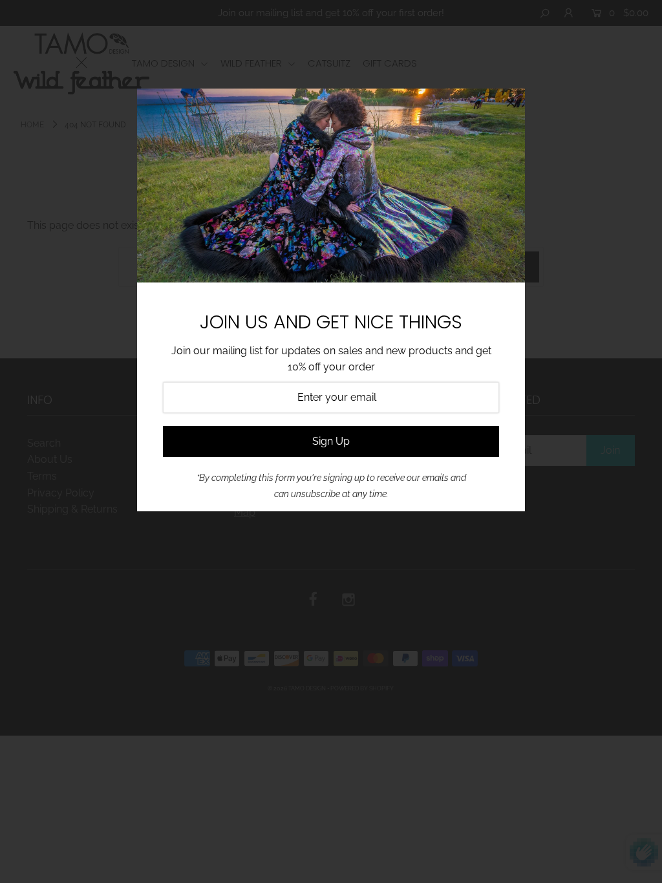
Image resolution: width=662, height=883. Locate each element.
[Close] (510, 103)
